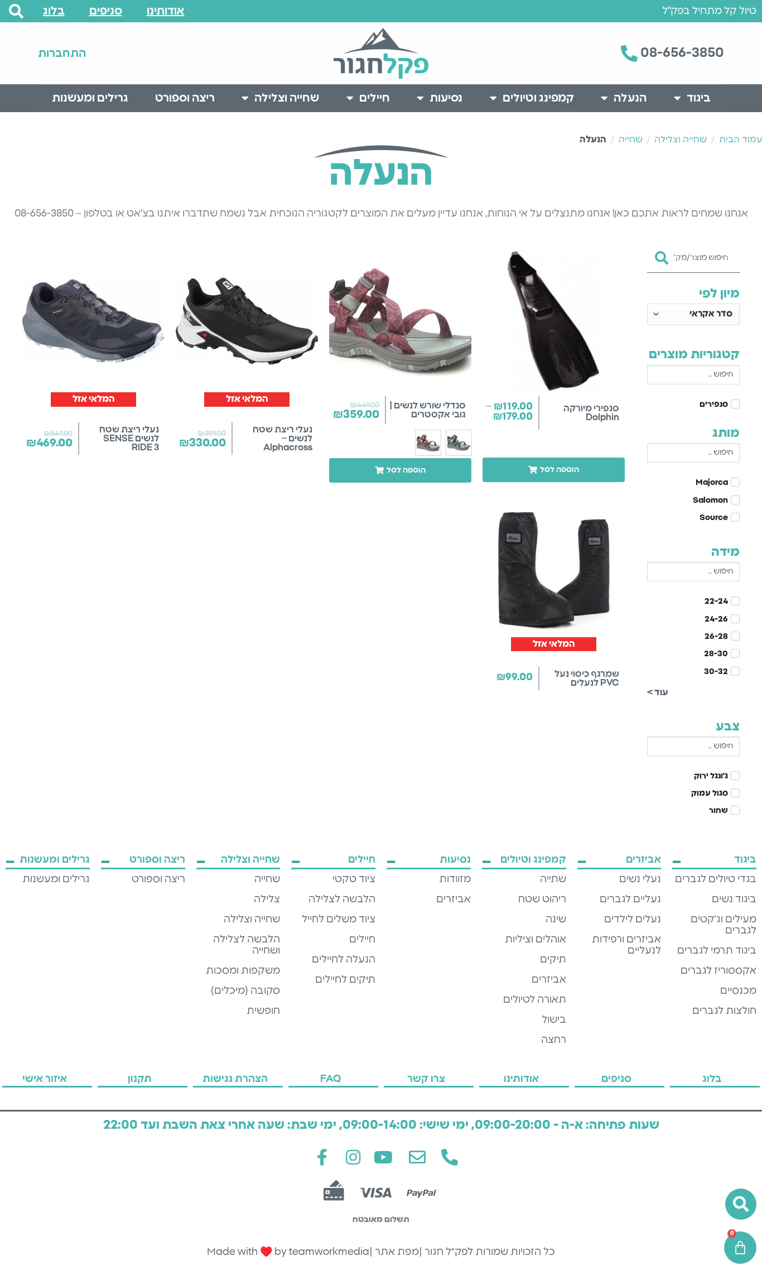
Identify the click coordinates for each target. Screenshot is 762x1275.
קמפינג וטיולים (538, 98)
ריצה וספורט (185, 98)
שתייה (553, 879)
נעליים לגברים (630, 899)
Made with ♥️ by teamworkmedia (288, 1252)
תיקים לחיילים (345, 980)
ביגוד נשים (734, 899)
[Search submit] (661, 254)
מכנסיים (738, 991)
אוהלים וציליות (535, 940)
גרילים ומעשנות (90, 98)
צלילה (267, 899)
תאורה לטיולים (534, 1000)
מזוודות (455, 879)
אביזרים (549, 980)
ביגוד (699, 98)
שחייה (631, 139)
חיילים (374, 98)
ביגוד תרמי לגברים (716, 951)
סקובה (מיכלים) (245, 991)
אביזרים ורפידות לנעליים (626, 945)
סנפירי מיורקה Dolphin (591, 413)
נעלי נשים (640, 879)
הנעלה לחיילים (343, 960)
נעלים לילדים (632, 920)
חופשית (263, 1011)
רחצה (553, 1040)
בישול (554, 1020)
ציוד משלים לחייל (338, 920)
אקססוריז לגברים (718, 971)
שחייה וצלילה (286, 98)
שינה (556, 920)
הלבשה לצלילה (341, 899)
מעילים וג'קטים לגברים (723, 925)
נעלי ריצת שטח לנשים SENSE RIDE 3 (129, 438)
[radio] (458, 442)
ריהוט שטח (542, 899)
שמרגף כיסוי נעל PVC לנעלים (586, 678)
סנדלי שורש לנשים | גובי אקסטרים (427, 410)
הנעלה (630, 98)
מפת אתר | (394, 1252)
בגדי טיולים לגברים (715, 879)
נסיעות (446, 98)
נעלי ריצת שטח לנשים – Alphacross (282, 438)
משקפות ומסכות (243, 971)
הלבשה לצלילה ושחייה (246, 945)
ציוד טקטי (353, 879)
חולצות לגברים (724, 1011)
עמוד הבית (740, 139)
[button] (554, 470)
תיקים (553, 960)
